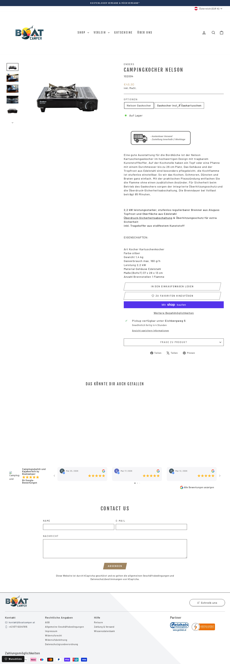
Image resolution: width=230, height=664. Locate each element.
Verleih (100, 32)
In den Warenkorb (32, 429)
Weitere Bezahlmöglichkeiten (174, 313)
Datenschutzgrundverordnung (61, 644)
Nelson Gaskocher (139, 105)
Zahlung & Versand (104, 626)
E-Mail (120, 520)
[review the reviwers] (103, 470)
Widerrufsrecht (53, 635)
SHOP (82, 32)
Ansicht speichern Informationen (150, 330)
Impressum (51, 631)
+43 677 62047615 (18, 626)
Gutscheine (123, 32)
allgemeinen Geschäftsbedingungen (148, 575)
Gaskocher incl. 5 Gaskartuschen (179, 105)
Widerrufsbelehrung (56, 640)
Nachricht (51, 536)
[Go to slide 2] (137, 483)
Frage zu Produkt (173, 342)
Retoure (98, 622)
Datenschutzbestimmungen (106, 579)
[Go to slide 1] (134, 483)
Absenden (115, 566)
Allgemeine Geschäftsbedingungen (64, 626)
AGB (47, 622)
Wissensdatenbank (104, 631)
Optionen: (131, 99)
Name (46, 520)
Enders (129, 64)
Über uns (144, 32)
